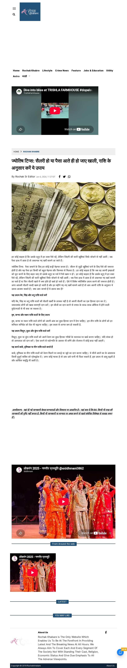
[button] (14, 8)
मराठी (24, 76)
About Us (43, 632)
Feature (76, 70)
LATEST (62, 601)
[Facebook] (106, 632)
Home (16, 70)
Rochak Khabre (30, 70)
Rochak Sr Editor (25, 176)
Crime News (62, 70)
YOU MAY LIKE (62, 615)
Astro (16, 76)
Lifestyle (47, 70)
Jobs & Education (93, 70)
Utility (109, 70)
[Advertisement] (63, 44)
